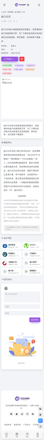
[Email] (33, 414)
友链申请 (7, 424)
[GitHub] (27, 414)
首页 (4, 12)
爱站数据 (15, 158)
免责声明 (17, 424)
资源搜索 (10, 12)
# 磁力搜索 (18, 69)
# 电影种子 (31, 65)
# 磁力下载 (7, 69)
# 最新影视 (19, 65)
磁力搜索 (18, 12)
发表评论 (35, 319)
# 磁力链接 (7, 73)
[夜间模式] (40, 426)
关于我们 (36, 424)
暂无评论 (8, 279)
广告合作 (26, 424)
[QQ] (16, 414)
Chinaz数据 (27, 158)
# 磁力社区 (30, 69)
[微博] (22, 414)
